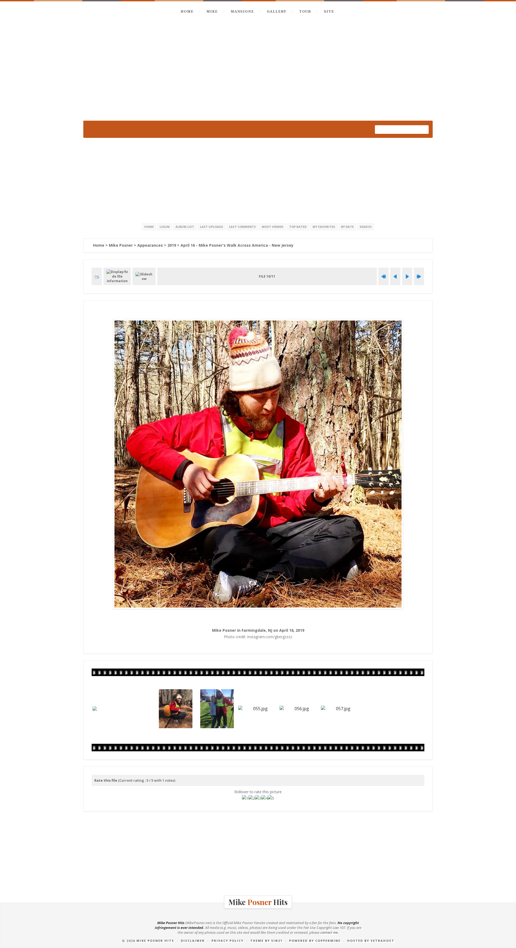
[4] (264, 798)
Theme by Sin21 (266, 941)
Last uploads (211, 227)
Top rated (298, 227)
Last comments (242, 227)
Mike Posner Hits (155, 941)
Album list (184, 227)
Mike (212, 11)
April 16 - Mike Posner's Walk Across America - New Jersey (237, 245)
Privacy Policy (227, 941)
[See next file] (407, 276)
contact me (329, 932)
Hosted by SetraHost (370, 941)
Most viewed (272, 227)
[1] (245, 798)
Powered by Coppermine (315, 941)
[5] (271, 798)
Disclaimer (193, 941)
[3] (258, 798)
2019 (171, 245)
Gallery (276, 11)
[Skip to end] (419, 276)
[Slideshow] (144, 276)
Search (366, 227)
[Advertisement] (258, 179)
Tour (305, 11)
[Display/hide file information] (117, 276)
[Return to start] (383, 276)
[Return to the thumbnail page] (97, 276)
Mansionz (242, 11)
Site (329, 11)
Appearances (150, 245)
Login (165, 227)
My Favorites (324, 227)
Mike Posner (121, 245)
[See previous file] (395, 276)
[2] (251, 798)
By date (347, 227)
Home (187, 11)
